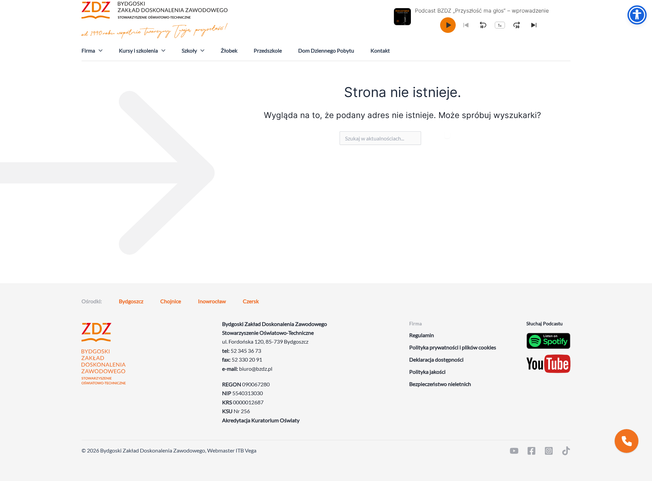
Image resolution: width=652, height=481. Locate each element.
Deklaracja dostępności (436, 359)
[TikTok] (566, 450)
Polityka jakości (427, 371)
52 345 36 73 (246, 350)
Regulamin (421, 335)
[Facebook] (531, 450)
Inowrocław (212, 301)
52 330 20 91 (247, 359)
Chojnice (170, 301)
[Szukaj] (447, 134)
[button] (99, 50)
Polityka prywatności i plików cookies (452, 347)
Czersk (251, 301)
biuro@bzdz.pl (255, 368)
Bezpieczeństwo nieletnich (440, 384)
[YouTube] (514, 450)
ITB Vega (246, 450)
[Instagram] (548, 450)
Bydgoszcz (131, 301)
